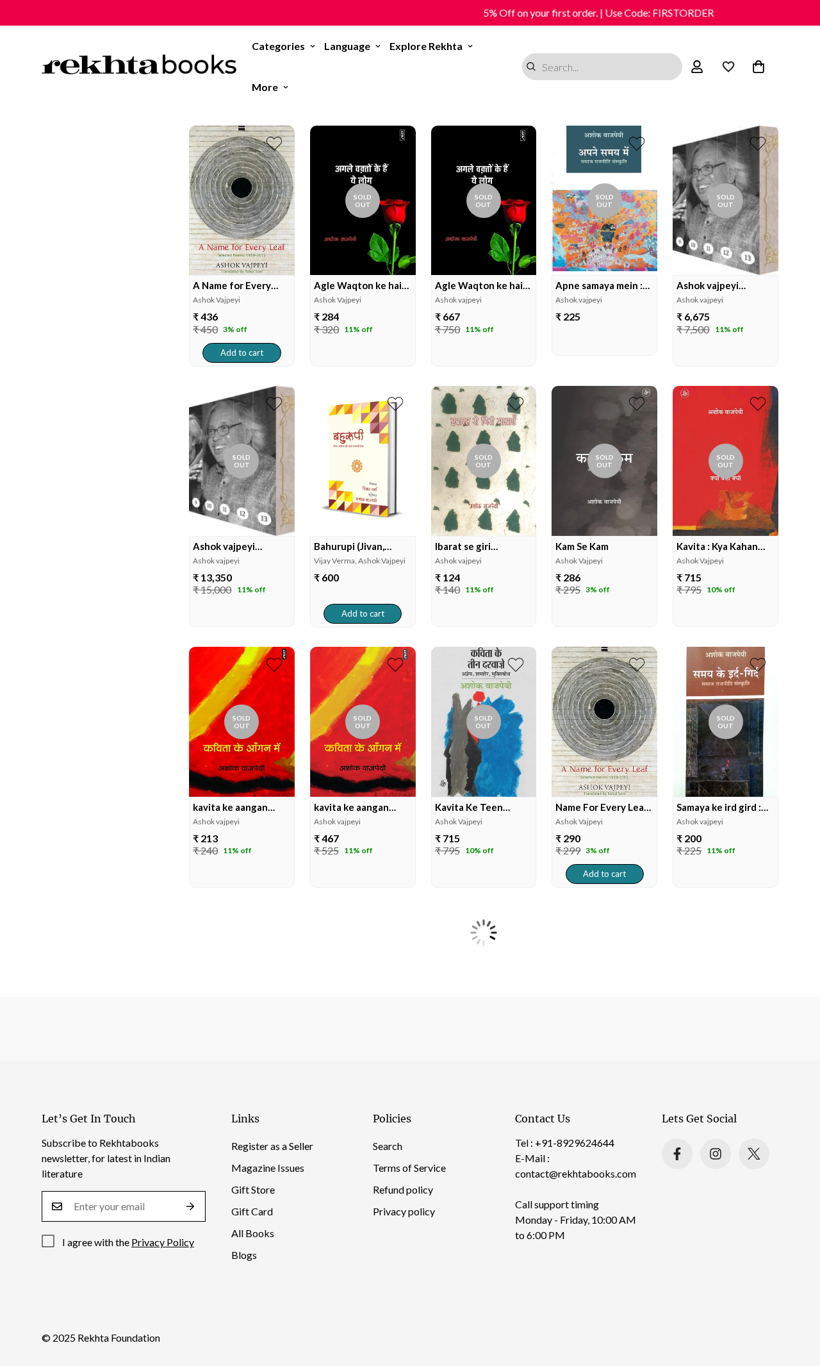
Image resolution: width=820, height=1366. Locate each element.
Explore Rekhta (426, 46)
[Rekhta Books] (139, 67)
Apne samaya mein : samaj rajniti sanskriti (602, 285)
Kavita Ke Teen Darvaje (469, 807)
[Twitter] (754, 1153)
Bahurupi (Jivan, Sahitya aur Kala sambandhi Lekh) (351, 546)
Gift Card (252, 1211)
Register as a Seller (272, 1146)
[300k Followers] (677, 1153)
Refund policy (403, 1189)
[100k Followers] (715, 1153)
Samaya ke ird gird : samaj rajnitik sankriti (723, 807)
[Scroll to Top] (795, 1296)
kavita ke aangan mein (230, 807)
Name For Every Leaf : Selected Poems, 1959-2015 (604, 807)
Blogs (244, 1255)
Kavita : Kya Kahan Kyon (717, 546)
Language (347, 46)
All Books (252, 1233)
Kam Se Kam (582, 546)
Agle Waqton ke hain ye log (360, 285)
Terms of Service (409, 1168)
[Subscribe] (190, 1206)
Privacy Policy (162, 1242)
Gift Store (253, 1189)
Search (387, 1146)
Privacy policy (404, 1211)
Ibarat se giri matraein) (463, 546)
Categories (278, 46)
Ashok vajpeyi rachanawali (707, 285)
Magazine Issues (267, 1168)
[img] (242, 201)
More (265, 87)
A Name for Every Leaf (232, 285)
